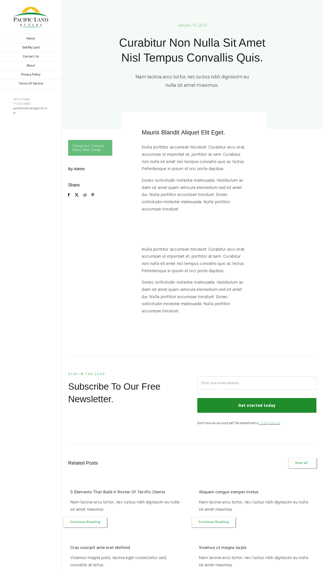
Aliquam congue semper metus (229, 491)
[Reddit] (85, 195)
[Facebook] (69, 195)
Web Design (92, 150)
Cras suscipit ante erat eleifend (100, 547)
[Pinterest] (93, 195)
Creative (97, 146)
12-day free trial (269, 423)
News (77, 150)
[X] (77, 195)
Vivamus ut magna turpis (223, 547)
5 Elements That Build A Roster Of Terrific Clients (117, 491)
